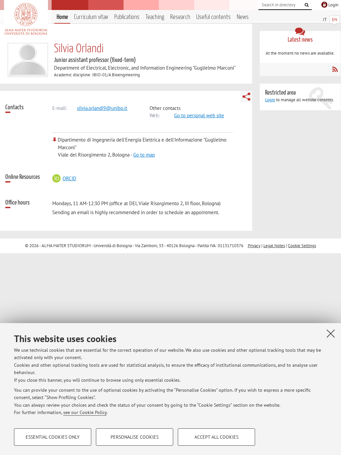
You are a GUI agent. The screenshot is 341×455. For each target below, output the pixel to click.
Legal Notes (274, 245)
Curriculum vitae (91, 17)
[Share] (246, 96)
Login (270, 100)
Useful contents (213, 17)
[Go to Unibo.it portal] (26, 19)
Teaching (155, 17)
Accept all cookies (216, 437)
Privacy (254, 245)
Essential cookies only (53, 437)
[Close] (330, 333)
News (243, 17)
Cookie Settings (302, 245)
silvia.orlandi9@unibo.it (102, 108)
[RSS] (334, 69)
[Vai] (307, 5)
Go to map (144, 155)
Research (180, 17)
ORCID (69, 178)
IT (325, 19)
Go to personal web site (199, 115)
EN (334, 19)
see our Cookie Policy (85, 412)
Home (62, 17)
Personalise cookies (135, 437)
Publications (127, 17)
